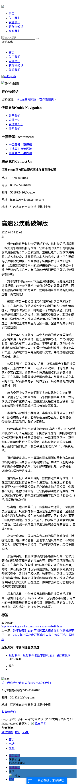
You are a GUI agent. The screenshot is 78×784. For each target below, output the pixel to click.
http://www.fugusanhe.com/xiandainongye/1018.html (31, 626)
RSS (17, 732)
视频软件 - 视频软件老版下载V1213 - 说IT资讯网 (40, 655)
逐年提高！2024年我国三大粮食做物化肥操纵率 (43, 630)
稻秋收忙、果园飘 (20, 153)
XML (25, 732)
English (11, 76)
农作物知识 (16, 26)
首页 (12, 13)
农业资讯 (14, 22)
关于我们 (14, 18)
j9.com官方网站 (26, 99)
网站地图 (7, 732)
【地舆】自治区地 (20, 148)
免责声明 (40, 723)
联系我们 (14, 31)
